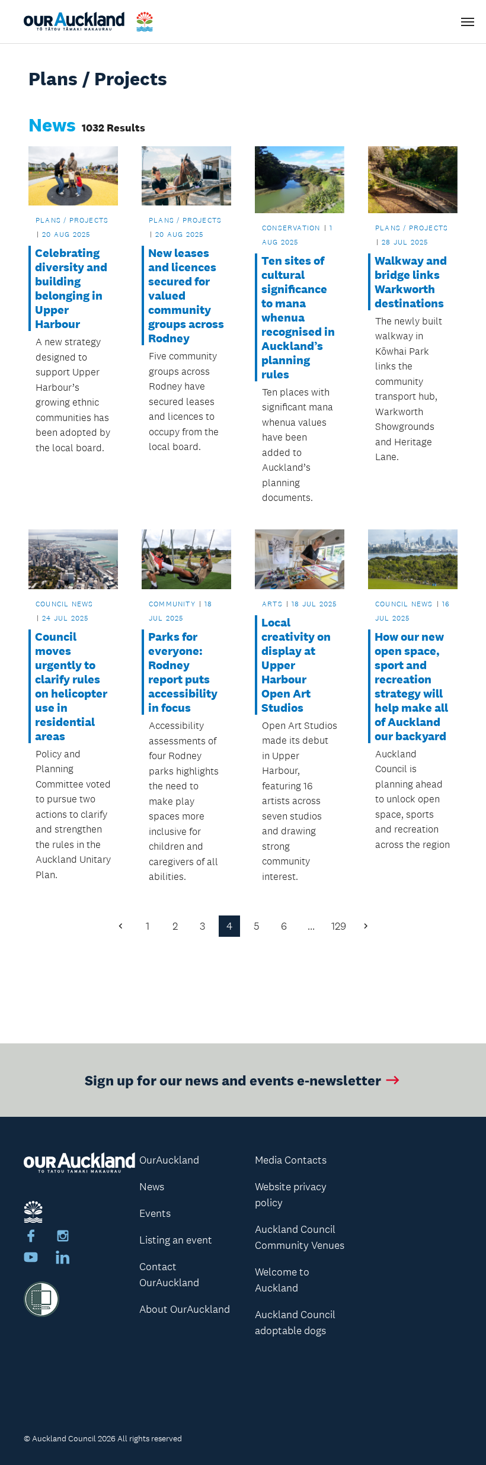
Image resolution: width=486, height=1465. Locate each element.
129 (338, 926)
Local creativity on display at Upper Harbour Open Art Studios (296, 665)
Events (155, 1213)
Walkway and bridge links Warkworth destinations (411, 281)
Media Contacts (291, 1160)
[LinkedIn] (63, 1259)
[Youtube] (31, 1259)
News (151, 1186)
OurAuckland (169, 1160)
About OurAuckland (184, 1309)
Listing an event (175, 1239)
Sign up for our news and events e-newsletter (233, 1080)
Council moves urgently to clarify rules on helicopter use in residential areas (71, 686)
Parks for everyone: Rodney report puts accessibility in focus (183, 672)
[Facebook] (31, 1237)
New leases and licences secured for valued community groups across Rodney (186, 295)
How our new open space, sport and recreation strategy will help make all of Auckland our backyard (411, 686)
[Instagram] (63, 1237)
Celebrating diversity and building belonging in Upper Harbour (71, 288)
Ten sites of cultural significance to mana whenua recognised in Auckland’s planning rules (298, 317)
